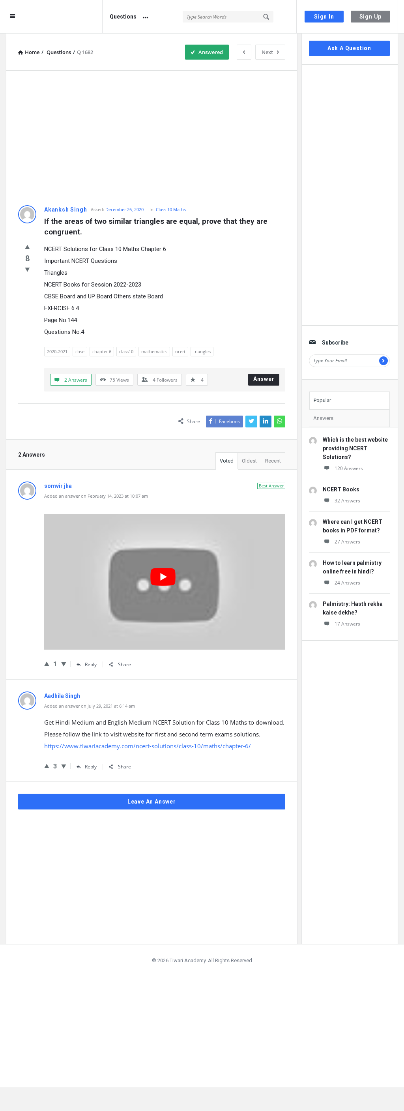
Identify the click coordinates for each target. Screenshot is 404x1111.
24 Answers (347, 582)
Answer (264, 379)
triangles (202, 351)
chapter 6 (101, 351)
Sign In (324, 16)
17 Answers (347, 623)
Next (267, 52)
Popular (322, 400)
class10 (126, 351)
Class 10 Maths (171, 209)
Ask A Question (349, 48)
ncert (180, 351)
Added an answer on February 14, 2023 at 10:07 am (96, 496)
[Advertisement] (151, 138)
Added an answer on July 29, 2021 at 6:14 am (89, 706)
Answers (323, 418)
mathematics (154, 351)
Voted (227, 461)
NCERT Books (341, 489)
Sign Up (370, 16)
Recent (273, 461)
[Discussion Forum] (65, 17)
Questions (123, 16)
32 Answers (347, 500)
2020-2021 (57, 351)
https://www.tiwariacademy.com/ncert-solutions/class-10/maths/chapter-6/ (147, 746)
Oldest (249, 461)
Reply (91, 664)
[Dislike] (27, 269)
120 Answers (349, 468)
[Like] (27, 247)
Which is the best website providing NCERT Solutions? (355, 448)
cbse (79, 351)
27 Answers (347, 541)
